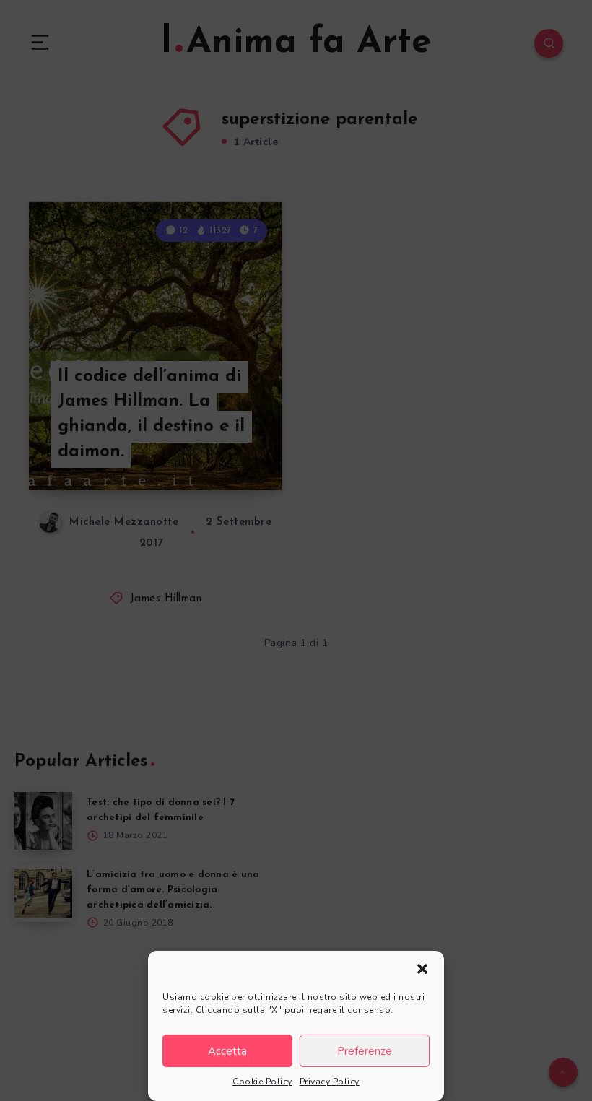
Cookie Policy (262, 1081)
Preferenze (364, 1051)
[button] (422, 969)
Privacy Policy (330, 1081)
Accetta (227, 1051)
